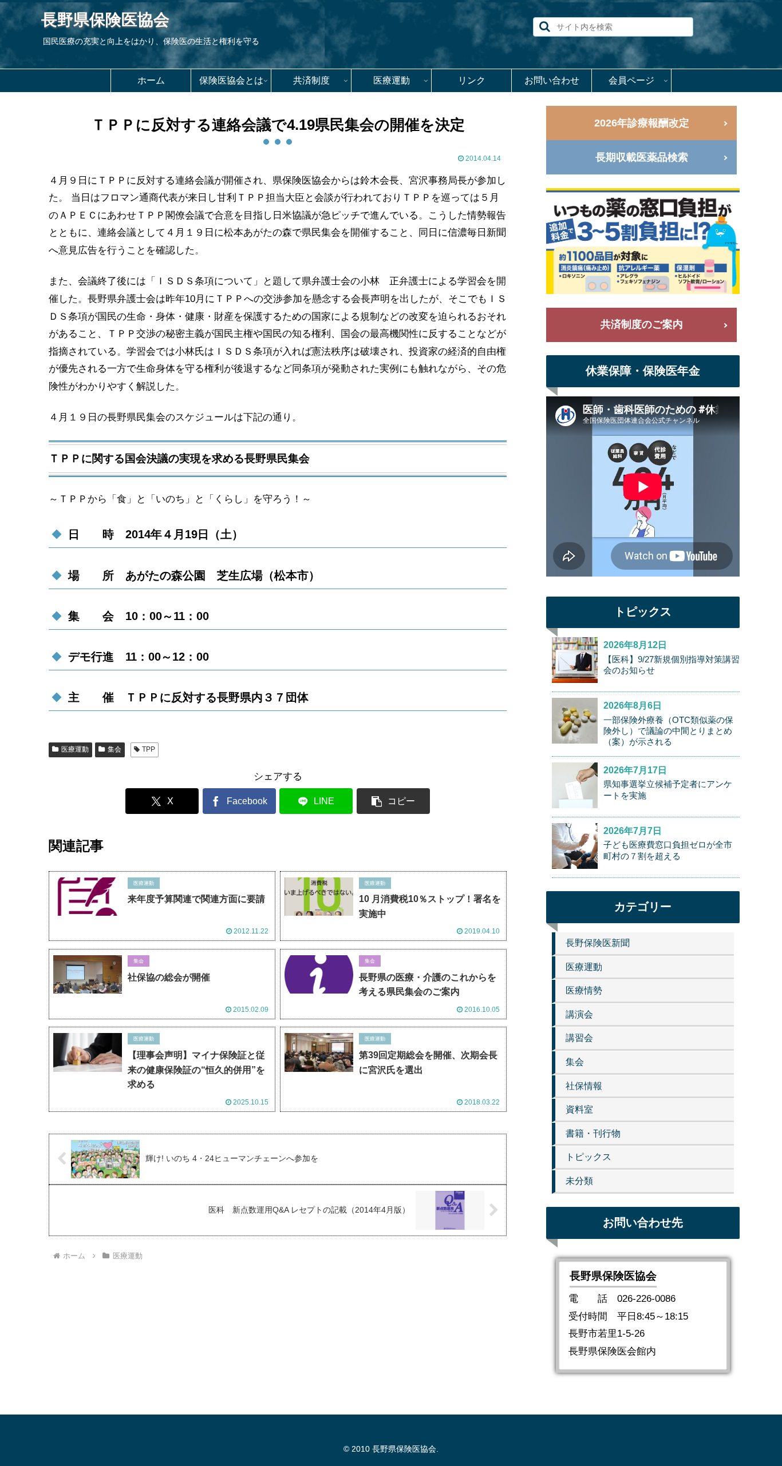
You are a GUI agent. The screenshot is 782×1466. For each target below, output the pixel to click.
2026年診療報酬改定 (641, 123)
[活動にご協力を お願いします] (643, 241)
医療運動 (75, 749)
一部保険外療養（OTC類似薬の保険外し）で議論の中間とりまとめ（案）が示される (668, 730)
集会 (114, 749)
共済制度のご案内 (642, 324)
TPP (148, 749)
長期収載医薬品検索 (641, 157)
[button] (545, 26)
